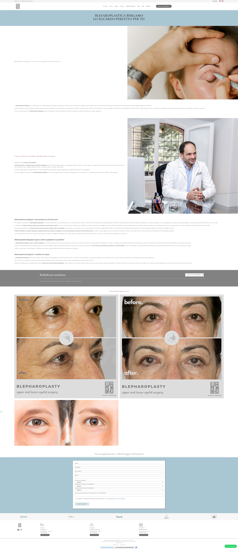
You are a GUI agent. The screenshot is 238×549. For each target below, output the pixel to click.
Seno (122, 6)
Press (138, 6)
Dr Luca (105, 6)
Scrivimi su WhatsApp (231, 546)
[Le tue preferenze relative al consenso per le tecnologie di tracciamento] (1, 412)
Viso (111, 6)
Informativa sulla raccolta (107, 547)
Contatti (148, 6)
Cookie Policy (122, 544)
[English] (220, 1)
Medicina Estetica (130, 6)
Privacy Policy (117, 498)
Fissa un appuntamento (164, 6)
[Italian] (223, 1)
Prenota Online (45, 534)
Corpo (116, 6)
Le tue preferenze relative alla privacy (124, 547)
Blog (143, 6)
